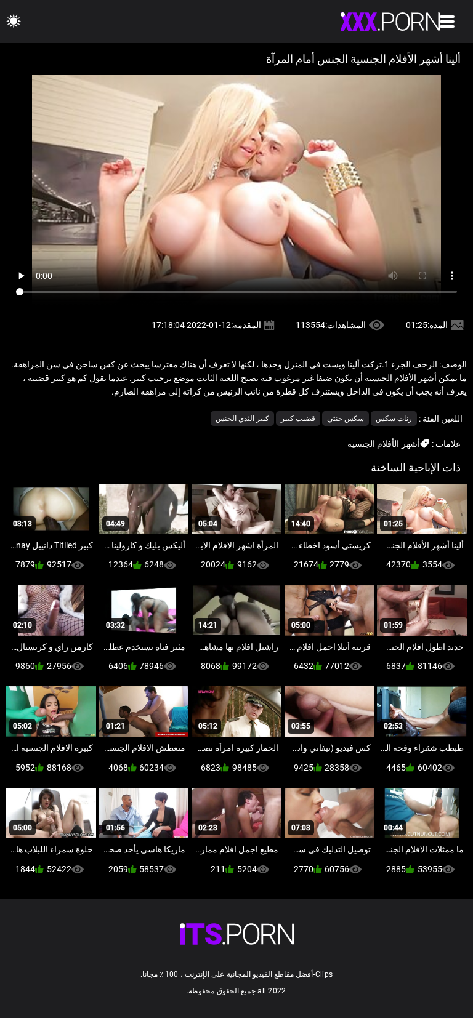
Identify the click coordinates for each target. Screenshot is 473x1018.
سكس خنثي (345, 418)
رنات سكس (394, 418)
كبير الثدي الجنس (242, 418)
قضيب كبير (298, 418)
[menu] (447, 21)
